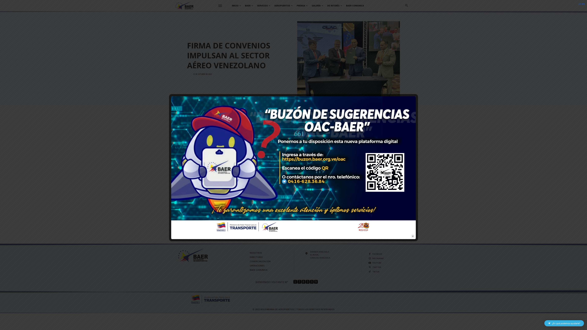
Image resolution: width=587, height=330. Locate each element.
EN (579, 4)
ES (583, 4)
